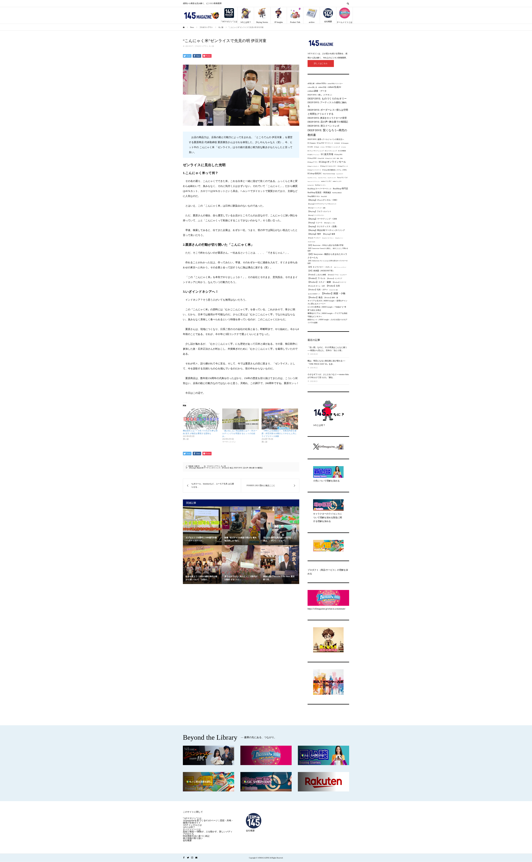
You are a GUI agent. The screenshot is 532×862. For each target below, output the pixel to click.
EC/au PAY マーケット (325, 143)
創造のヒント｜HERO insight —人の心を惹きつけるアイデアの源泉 (327, 321)
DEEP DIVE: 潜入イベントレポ (323, 126)
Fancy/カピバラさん (322, 177)
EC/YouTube (343, 147)
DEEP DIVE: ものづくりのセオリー (327, 98)
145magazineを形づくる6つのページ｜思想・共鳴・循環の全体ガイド (208, 821)
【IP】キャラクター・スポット (320, 267)
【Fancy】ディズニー (314, 238)
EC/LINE (310, 147)
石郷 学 (197, 466)
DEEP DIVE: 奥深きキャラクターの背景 (327, 118)
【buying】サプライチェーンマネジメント (322, 204)
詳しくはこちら (321, 63)
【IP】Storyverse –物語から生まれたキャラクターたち (327, 256)
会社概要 (328, 22)
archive (311, 22)
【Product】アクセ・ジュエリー (337, 275)
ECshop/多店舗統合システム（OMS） (335, 170)
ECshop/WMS (321, 158)
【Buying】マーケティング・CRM (322, 219)
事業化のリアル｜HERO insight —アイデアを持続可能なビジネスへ (327, 315)
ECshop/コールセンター (328, 166)
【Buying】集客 (328, 234)
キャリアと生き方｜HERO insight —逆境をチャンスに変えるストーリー (327, 302)
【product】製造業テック (314, 293)
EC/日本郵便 (342, 151)
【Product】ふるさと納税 (317, 275)
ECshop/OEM (312, 158)
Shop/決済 (324, 196)
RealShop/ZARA (311, 185)
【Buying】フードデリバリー (316, 215)
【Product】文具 (333, 286)
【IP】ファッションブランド (340, 267)
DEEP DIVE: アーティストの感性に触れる (327, 104)
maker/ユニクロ (337, 181)
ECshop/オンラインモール (332, 161)
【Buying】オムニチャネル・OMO (322, 200)
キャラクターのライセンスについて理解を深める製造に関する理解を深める (327, 517)
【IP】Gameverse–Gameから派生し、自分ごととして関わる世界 (328, 249)
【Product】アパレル (316, 278)
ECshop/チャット (343, 166)
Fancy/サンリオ (342, 177)
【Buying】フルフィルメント (319, 211)
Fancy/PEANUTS (339, 173)
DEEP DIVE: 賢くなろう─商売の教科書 (327, 132)
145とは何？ (245, 22)
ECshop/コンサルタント (313, 166)
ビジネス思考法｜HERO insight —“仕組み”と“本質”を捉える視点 (327, 308)
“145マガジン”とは (229, 22)
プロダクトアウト (201, 46)
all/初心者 (311, 83)
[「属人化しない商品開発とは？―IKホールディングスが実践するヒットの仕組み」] (240, 418)
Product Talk (295, 22)
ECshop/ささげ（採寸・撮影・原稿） (334, 158)
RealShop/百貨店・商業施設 (319, 192)
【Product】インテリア (334, 278)
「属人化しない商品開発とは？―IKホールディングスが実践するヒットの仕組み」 (239, 433)
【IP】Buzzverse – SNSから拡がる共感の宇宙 (325, 245)
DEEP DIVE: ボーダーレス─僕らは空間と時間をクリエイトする (328, 112)
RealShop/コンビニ (320, 185)
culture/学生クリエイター (335, 83)
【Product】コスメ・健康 (319, 282)
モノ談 (211, 46)
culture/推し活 (312, 87)
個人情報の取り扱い (193, 838)
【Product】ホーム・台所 (316, 286)
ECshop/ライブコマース (314, 170)
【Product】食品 (227, 468)
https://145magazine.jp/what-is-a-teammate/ (326, 609)
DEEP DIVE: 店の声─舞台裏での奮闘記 (248, 468)
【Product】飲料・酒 (331, 297)
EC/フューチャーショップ (316, 151)
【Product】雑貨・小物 (333, 293)
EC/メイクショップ (331, 151)
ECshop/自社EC (315, 173)
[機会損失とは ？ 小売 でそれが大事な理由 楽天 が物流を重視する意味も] (201, 418)
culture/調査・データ (317, 91)
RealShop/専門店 (340, 188)
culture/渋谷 (322, 87)
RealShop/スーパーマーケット (320, 189)
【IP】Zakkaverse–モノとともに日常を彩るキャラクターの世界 (328, 262)
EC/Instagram (344, 143)
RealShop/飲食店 (337, 192)
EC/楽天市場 (327, 154)
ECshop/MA (338, 154)
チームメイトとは (344, 22)
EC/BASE (337, 143)
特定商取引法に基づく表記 (196, 836)
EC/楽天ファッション (314, 154)
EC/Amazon (312, 143)
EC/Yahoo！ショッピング (333, 147)
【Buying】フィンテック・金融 (316, 208)
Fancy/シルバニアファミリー (314, 181)
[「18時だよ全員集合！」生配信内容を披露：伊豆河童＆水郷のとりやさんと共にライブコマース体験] (280, 418)
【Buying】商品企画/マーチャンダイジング (204, 468)
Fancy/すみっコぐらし (312, 177)
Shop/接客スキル (314, 196)
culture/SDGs (321, 83)
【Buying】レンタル (329, 223)
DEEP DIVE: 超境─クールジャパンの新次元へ (326, 139)
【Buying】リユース (315, 223)
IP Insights (278, 22)
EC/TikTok (322, 147)
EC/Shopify (316, 147)
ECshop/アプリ (313, 162)
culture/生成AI (334, 87)
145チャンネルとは (192, 825)
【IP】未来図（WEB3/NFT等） (321, 271)
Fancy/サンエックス (332, 177)
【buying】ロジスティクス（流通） (323, 226)
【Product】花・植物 (333, 289)
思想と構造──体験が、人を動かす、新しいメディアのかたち (207, 832)
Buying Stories (262, 22)
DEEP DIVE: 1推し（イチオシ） (320, 95)
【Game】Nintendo (311, 241)
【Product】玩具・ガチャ (318, 290)
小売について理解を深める (326, 481)
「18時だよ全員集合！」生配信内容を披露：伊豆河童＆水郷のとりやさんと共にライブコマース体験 (279, 433)
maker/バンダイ (326, 181)
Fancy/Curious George (329, 173)
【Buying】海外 (314, 234)
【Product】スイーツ (339, 282)
